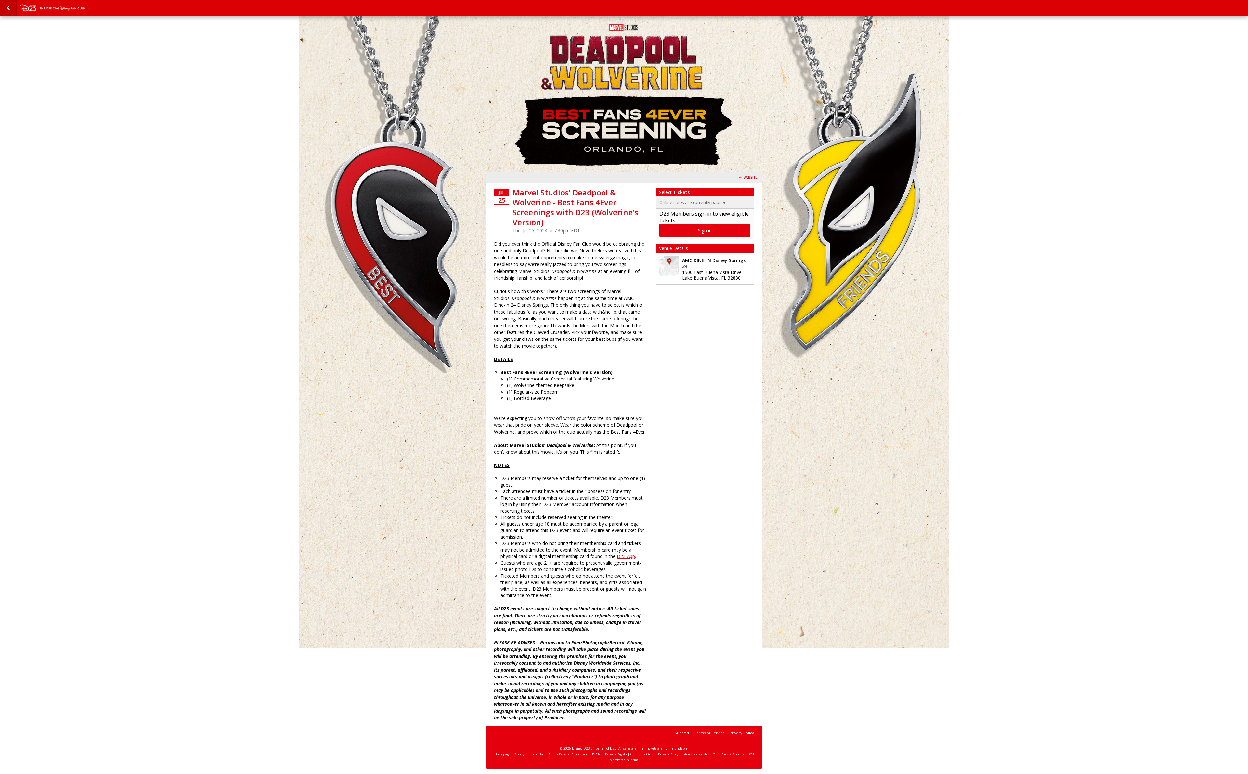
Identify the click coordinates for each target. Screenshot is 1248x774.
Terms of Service (709, 732)
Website (750, 177)
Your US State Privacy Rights (605, 754)
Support (682, 732)
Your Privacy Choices (728, 754)
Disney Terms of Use (529, 754)
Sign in (705, 230)
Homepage (502, 754)
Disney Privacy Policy (563, 754)
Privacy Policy (742, 732)
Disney (52, 8)
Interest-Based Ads (695, 754)
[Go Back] (8, 8)
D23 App (626, 556)
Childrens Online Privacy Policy (654, 754)
